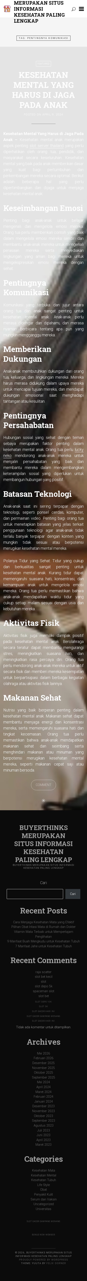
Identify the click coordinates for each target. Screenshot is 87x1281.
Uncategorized (43, 1204)
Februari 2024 (43, 1097)
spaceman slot (43, 991)
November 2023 (43, 1111)
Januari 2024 (43, 1101)
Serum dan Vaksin (44, 1199)
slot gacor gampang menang (43, 1016)
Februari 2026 (43, 1058)
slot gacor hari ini (43, 1011)
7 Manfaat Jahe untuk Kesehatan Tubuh (43, 946)
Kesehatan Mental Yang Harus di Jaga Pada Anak (43, 89)
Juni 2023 (43, 1135)
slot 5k (43, 1006)
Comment (43, 785)
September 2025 (43, 1077)
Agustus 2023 (44, 1125)
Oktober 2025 (43, 1073)
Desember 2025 (43, 1063)
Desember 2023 (43, 1106)
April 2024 (43, 1087)
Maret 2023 (43, 1145)
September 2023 (43, 1121)
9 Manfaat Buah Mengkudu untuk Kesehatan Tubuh (43, 941)
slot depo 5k (43, 986)
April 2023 (43, 1140)
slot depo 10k (43, 1002)
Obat (43, 1190)
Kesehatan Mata (43, 1170)
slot (43, 982)
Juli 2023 (43, 1130)
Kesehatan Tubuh (43, 1180)
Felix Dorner (56, 1263)
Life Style (43, 1185)
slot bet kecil (43, 977)
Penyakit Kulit (43, 1194)
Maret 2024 (43, 1092)
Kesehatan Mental (43, 1175)
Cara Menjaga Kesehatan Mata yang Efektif (43, 922)
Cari (43, 882)
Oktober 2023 (43, 1116)
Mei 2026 (43, 1053)
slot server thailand (47, 145)
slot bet (43, 996)
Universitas (43, 1209)
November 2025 (43, 1068)
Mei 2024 (43, 1082)
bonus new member (43, 1235)
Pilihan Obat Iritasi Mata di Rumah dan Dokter (43, 927)
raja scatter (43, 972)
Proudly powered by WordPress (43, 1259)
